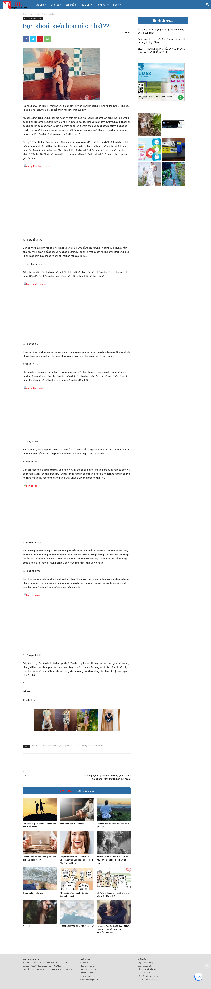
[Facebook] (26, 39)
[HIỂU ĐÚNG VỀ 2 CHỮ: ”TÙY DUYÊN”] (77, 912)
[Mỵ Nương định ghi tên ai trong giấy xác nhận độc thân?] (114, 878)
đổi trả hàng (151, 969)
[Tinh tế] (40, 912)
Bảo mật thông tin (145, 966)
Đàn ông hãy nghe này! (33, 893)
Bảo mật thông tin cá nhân (148, 976)
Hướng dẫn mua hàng (89, 969)
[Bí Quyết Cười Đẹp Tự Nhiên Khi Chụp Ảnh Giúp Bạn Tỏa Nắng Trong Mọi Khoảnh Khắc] (77, 842)
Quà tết (55, 4)
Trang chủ (38, 4)
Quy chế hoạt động (145, 962)
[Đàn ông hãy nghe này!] (40, 878)
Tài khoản (101, 4)
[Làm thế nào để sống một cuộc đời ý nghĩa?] (114, 809)
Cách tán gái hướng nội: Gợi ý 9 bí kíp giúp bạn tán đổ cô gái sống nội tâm (162, 41)
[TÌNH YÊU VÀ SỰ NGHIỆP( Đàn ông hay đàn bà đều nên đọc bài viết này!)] (114, 842)
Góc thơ (27, 775)
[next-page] (30, 938)
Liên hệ (117, 4)
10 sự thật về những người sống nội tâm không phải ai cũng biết (161, 31)
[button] (207, 4)
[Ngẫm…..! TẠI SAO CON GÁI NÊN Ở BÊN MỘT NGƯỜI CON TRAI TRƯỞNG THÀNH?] (114, 912)
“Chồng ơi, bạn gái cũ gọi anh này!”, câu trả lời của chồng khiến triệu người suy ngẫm (107, 777)
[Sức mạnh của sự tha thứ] (77, 809)
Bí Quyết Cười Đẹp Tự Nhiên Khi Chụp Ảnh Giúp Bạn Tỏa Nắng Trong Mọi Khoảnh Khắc (76, 860)
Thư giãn (84, 4)
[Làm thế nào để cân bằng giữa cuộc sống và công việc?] (40, 842)
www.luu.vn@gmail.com (90, 979)
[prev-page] (25, 938)
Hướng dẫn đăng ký (88, 966)
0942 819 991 (85, 976)
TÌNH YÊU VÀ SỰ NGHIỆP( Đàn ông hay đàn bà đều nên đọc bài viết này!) (113, 860)
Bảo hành (142, 969)
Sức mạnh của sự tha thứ (72, 824)
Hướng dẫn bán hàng (88, 973)
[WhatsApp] (47, 39)
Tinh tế (26, 926)
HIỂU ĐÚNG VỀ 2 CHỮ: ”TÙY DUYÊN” (77, 926)
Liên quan (66, 790)
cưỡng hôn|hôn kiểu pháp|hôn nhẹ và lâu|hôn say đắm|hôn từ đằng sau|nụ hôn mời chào (68, 746)
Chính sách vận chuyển (147, 979)
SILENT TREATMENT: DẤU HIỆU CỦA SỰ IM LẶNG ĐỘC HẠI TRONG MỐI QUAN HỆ (161, 50)
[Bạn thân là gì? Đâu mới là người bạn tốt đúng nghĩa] (40, 809)
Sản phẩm (71, 4)
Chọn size (84, 962)
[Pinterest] (40, 39)
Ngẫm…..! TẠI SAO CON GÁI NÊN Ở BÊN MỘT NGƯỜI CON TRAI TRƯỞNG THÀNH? (113, 929)
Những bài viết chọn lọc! (33, 18)
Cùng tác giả (85, 790)
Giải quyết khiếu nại (146, 973)
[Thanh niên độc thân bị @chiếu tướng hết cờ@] (77, 878)
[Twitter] (33, 39)
